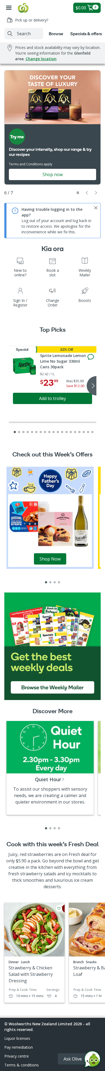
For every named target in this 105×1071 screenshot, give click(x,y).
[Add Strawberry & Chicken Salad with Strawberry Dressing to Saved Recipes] (59, 908)
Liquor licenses (17, 1038)
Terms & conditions (21, 1065)
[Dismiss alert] (95, 207)
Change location (41, 58)
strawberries (40, 854)
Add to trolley (52, 398)
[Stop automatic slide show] (77, 192)
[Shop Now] (50, 517)
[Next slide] (96, 192)
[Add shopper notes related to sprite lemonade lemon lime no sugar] (90, 357)
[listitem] (46, 582)
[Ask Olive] (92, 1060)
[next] (91, 385)
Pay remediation (18, 1047)
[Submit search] (9, 33)
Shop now (53, 174)
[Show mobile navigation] (8, 8)
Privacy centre (16, 1056)
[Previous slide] (86, 192)
